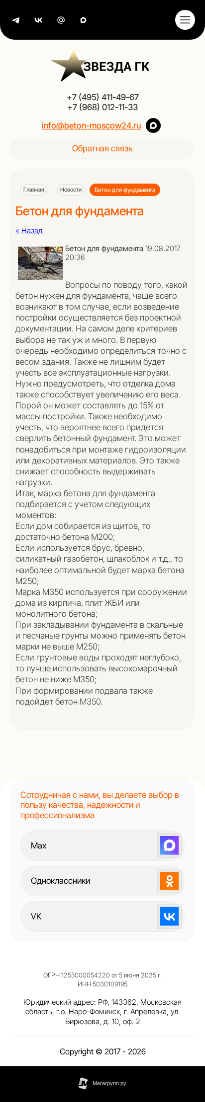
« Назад (29, 230)
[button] (102, 149)
